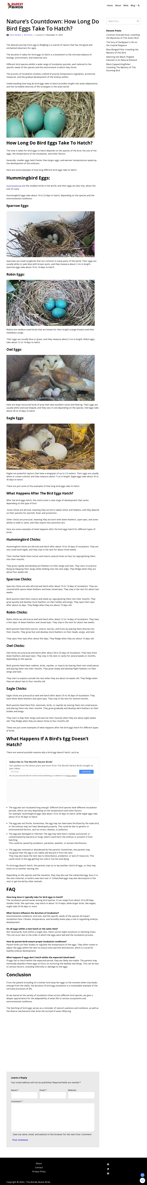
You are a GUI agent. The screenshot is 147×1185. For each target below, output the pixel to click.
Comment (17, 1101)
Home (110, 5)
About (118, 5)
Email (43, 1090)
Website (72, 1090)
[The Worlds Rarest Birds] (15, 5)
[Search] (139, 5)
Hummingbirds (13, 185)
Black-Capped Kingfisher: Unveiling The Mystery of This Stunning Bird (121, 67)
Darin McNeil (15, 35)
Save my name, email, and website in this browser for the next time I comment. (52, 1134)
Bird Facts (28, 35)
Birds (125, 5)
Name (15, 1090)
